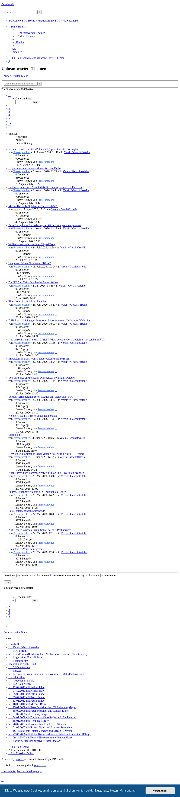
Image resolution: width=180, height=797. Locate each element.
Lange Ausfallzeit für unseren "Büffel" (29, 263)
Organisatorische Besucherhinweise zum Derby (34, 168)
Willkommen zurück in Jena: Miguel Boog (32, 244)
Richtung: (94, 575)
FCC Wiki (60, 20)
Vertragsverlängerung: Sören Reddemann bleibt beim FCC (40, 396)
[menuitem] (30, 32)
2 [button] (9, 108)
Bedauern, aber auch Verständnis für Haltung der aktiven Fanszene (45, 187)
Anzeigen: (10, 575)
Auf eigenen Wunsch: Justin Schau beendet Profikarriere (39, 529)
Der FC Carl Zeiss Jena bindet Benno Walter (33, 282)
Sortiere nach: (45, 575)
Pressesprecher (21, 152)
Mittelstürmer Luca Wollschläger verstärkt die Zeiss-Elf (39, 358)
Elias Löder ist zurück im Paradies (27, 301)
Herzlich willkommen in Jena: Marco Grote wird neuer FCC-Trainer (46, 453)
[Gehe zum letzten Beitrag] (56, 161)
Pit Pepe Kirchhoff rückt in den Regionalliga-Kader (37, 491)
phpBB (19, 759)
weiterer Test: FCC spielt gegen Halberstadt (32, 415)
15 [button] (9, 124)
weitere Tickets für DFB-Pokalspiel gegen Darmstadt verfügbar (43, 149)
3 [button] (9, 111)
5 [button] (9, 118)
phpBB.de (40, 765)
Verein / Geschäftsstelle (77, 152)
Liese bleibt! (15, 434)
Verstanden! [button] (160, 790)
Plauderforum (45, 20)
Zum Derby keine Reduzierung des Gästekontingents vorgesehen (44, 225)
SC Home (14, 20)
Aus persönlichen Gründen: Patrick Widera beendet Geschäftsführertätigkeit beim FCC (56, 339)
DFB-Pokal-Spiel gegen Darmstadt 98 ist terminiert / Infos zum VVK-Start (49, 320)
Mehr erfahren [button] (128, 790)
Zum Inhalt (7, 4)
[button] (9, 95)
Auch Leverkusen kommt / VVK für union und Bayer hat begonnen (46, 472)
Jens (15, 209)
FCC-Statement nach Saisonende (26, 510)
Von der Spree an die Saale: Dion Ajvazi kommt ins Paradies (42, 377)
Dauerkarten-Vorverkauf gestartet (26, 548)
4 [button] (9, 114)
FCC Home (28, 20)
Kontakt (73, 20)
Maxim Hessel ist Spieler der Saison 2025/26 (33, 206)
